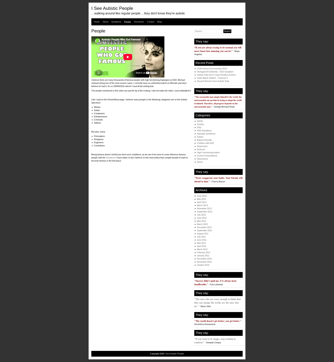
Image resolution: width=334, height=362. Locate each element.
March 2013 (202, 205)
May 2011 (201, 243)
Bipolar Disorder (204, 140)
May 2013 (201, 199)
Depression (202, 146)
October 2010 (203, 265)
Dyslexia (201, 149)
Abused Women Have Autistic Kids (213, 81)
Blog (159, 22)
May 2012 (201, 221)
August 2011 (202, 234)
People (127, 22)
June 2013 (202, 196)
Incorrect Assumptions (207, 156)
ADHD (200, 121)
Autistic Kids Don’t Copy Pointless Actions (216, 75)
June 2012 (202, 218)
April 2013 (201, 202)
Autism (200, 137)
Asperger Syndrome (206, 134)
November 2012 (204, 208)
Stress (200, 162)
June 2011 (202, 240)
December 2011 (204, 227)
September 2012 (204, 212)
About (105, 22)
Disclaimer (139, 22)
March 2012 (202, 224)
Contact (150, 22)
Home (97, 22)
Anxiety (200, 124)
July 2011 (201, 237)
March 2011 (202, 249)
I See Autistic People (112, 8)
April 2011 (201, 246)
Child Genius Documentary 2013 (212, 68)
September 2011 (204, 230)
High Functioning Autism (208, 152)
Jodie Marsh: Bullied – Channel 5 (212, 78)
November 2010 (204, 262)
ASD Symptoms (204, 130)
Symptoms (116, 22)
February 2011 (203, 252)
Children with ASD (205, 143)
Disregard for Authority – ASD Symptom (215, 72)
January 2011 (203, 255)
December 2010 (204, 259)
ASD (199, 127)
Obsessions (202, 159)
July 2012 (201, 215)
